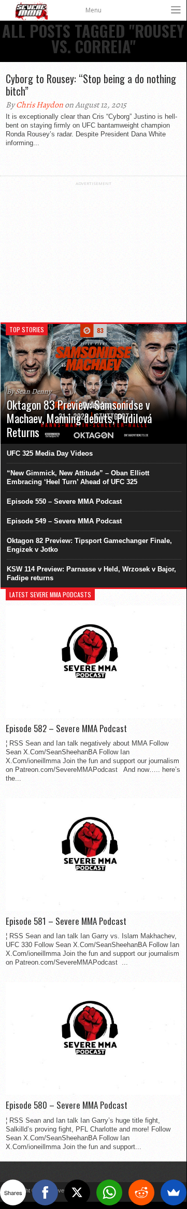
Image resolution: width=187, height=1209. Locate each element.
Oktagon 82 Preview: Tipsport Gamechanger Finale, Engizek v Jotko (89, 545)
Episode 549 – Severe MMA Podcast (64, 521)
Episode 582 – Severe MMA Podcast (66, 728)
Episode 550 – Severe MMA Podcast (64, 501)
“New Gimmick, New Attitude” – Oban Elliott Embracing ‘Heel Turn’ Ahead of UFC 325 (78, 477)
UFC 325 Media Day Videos (50, 453)
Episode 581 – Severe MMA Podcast (66, 921)
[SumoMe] (173, 1192)
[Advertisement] (93, 250)
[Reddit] (141, 1192)
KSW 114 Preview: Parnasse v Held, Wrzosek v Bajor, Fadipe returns (91, 573)
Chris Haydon (39, 105)
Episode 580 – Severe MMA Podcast (66, 1105)
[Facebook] (45, 1192)
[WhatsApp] (109, 1192)
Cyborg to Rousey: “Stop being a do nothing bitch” (91, 84)
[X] (77, 1192)
